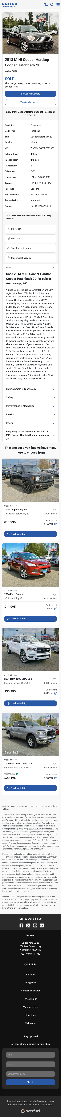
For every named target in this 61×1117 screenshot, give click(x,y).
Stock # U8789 (10, 760)
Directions (30, 1015)
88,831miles (50, 683)
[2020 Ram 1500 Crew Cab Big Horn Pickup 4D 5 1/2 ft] (30, 734)
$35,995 (10, 691)
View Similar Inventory (30, 102)
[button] (46, 5)
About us (30, 974)
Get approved (30, 982)
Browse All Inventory (30, 94)
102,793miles (50, 767)
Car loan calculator (30, 990)
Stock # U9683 (10, 675)
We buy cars (31, 1023)
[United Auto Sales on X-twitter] (27, 925)
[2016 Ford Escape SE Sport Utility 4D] (30, 565)
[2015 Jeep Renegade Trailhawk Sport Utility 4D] (30, 480)
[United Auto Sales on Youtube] (33, 925)
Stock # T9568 (10, 506)
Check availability (19, 534)
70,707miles (50, 513)
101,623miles (50, 598)
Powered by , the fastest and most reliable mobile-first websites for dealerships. (30, 1103)
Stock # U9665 (10, 590)
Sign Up (30, 1082)
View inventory (30, 1007)
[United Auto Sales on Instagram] (40, 925)
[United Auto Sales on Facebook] (20, 925)
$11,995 (10, 522)
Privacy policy (30, 999)
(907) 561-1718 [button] (33, 953)
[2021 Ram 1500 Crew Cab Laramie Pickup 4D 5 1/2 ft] (30, 649)
